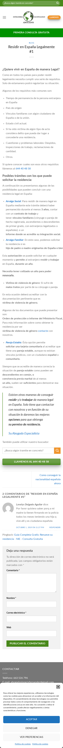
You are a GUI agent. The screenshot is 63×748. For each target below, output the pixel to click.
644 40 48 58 (23, 168)
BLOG (31, 43)
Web (8, 627)
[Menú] (4, 17)
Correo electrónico (16, 613)
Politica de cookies (23, 744)
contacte (43, 331)
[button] (58, 686)
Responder (55, 527)
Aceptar (31, 719)
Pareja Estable (13, 342)
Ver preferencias (31, 737)
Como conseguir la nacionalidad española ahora (48, 479)
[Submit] (57, 3)
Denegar (31, 728)
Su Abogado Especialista (24, 433)
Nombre (11, 598)
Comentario (13, 570)
